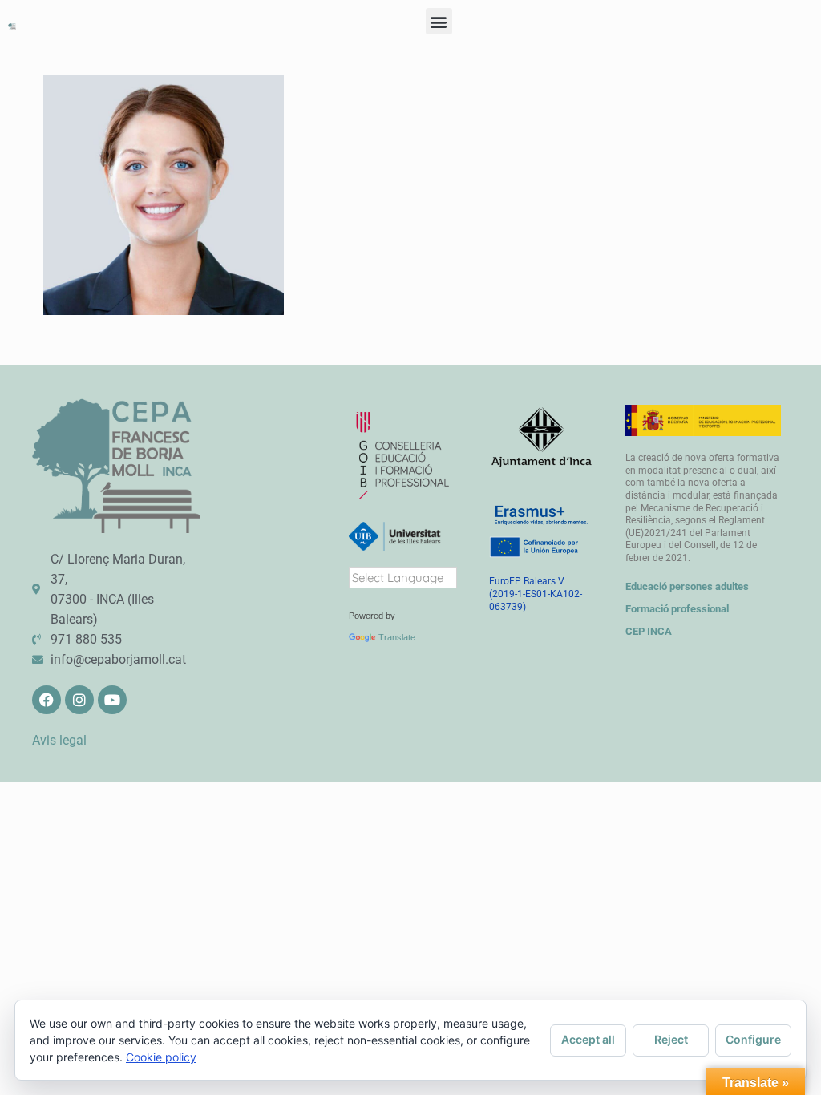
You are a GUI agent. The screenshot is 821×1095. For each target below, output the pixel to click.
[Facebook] (46, 699)
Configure (753, 1039)
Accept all (588, 1039)
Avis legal (59, 740)
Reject (671, 1039)
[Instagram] (79, 699)
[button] (439, 21)
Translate (396, 637)
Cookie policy (161, 1057)
